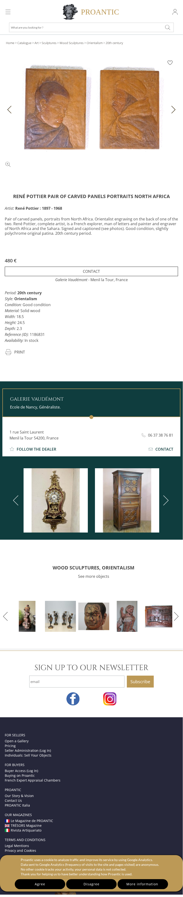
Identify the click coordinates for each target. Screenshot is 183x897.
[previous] (16, 500)
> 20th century (113, 43)
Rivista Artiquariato (26, 830)
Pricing (10, 745)
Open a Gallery (17, 741)
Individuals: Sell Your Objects (28, 755)
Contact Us (13, 800)
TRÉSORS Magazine (26, 825)
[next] (164, 500)
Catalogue (24, 43)
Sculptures (49, 43)
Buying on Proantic (20, 775)
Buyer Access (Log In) (21, 770)
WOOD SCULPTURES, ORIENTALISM (93, 567)
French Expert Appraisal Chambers (32, 780)
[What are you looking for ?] (167, 27)
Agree (40, 884)
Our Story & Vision (19, 795)
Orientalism (95, 43)
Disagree (91, 884)
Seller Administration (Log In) (28, 750)
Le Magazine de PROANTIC (32, 820)
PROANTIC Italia (17, 805)
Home (10, 43)
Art (37, 43)
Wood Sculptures (71, 43)
